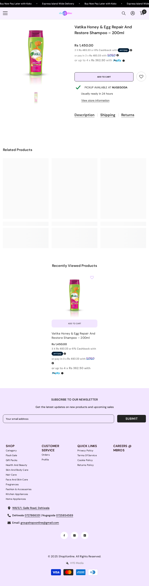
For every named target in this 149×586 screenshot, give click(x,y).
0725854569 (64, 515)
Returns (127, 115)
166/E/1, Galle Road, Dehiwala (30, 508)
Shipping (107, 115)
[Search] (123, 13)
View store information (95, 100)
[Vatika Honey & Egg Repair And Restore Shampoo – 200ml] (74, 295)
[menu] (5, 13)
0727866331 (32, 515)
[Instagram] (74, 535)
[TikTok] (84, 535)
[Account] (132, 13)
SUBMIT (132, 419)
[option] (36, 52)
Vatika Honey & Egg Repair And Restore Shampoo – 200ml (73, 336)
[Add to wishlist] (91, 277)
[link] (141, 76)
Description (84, 115)
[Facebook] (64, 535)
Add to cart (104, 77)
